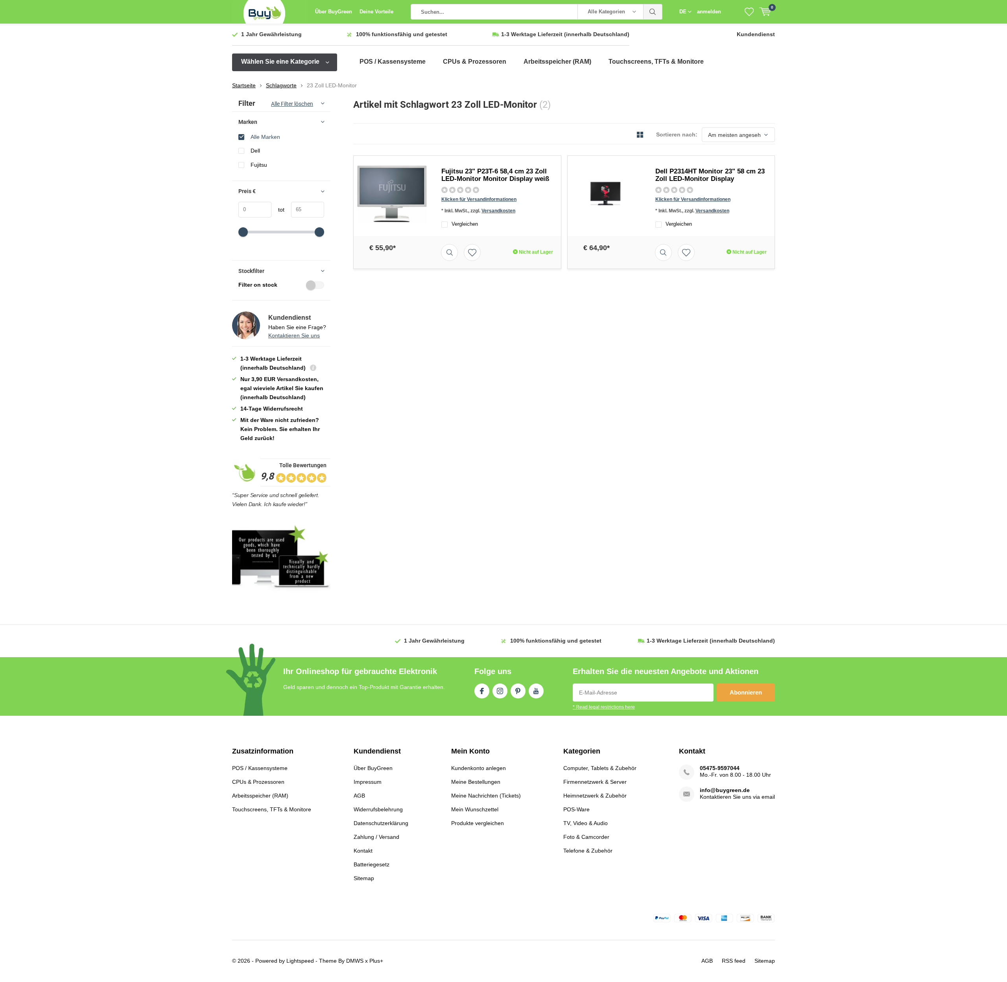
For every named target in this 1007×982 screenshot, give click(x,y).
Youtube (536, 691)
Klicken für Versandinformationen (478, 199)
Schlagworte (281, 85)
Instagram (499, 691)
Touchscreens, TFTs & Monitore (656, 61)
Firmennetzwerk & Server (595, 782)
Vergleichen (465, 224)
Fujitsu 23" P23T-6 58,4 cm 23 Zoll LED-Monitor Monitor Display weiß (495, 175)
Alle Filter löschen (292, 104)
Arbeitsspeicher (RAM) (557, 61)
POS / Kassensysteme (393, 61)
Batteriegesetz (371, 864)
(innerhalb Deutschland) (565, 34)
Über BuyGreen (333, 12)
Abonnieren (746, 692)
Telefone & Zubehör (587, 851)
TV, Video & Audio (585, 823)
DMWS (354, 961)
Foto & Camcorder (586, 837)
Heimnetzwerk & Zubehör (595, 795)
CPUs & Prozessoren (474, 61)
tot (277, 209)
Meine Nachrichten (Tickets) (486, 795)
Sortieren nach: (676, 134)
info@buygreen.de (725, 790)
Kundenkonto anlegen (478, 768)
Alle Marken (265, 137)
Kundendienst (756, 34)
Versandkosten (498, 211)
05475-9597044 (720, 768)
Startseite (244, 85)
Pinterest (518, 691)
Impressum (368, 782)
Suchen (653, 12)
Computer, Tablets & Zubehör (599, 768)
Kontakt (363, 851)
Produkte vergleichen (477, 823)
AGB (359, 795)
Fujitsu (259, 165)
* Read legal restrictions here (604, 707)
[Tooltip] (313, 368)
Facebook (481, 691)
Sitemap (364, 878)
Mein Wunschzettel (474, 809)
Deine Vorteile (376, 12)
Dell (255, 150)
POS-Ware (576, 809)
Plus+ (376, 961)
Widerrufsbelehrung (378, 809)
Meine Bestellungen (475, 782)
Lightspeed (300, 961)
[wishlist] (749, 12)
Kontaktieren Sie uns (294, 335)
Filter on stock (257, 285)
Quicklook (449, 252)
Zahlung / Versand (376, 837)
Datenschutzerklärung (381, 823)
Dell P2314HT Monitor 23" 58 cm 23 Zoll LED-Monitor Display (710, 175)
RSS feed (733, 961)
